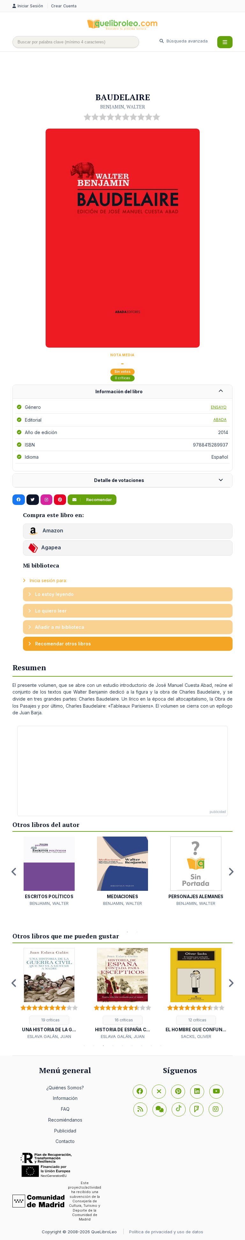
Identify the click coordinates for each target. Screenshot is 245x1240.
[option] (49, 871)
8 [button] (151, 1045)
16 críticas (123, 1020)
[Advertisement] (128, 72)
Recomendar (98, 499)
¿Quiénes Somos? (65, 1087)
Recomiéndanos (65, 1120)
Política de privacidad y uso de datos (166, 1231)
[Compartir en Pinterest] (60, 499)
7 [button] (141, 1045)
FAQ (65, 1109)
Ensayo (218, 407)
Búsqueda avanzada (186, 40)
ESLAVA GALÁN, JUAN (49, 1036)
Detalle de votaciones (119, 480)
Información (65, 1098)
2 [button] (118, 932)
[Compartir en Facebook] (18, 499)
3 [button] (127, 932)
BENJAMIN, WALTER (122, 106)
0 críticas (122, 378)
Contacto (65, 1141)
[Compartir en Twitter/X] (32, 499)
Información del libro (119, 391)
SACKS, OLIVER (196, 1036)
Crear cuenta (64, 6)
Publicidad (65, 1130)
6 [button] (132, 1045)
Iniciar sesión (31, 6)
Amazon (52, 531)
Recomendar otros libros (62, 643)
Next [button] (231, 871)
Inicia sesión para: (47, 580)
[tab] (122, 392)
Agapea (51, 548)
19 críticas (50, 1020)
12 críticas (196, 1020)
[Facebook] (140, 1092)
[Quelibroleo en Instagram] (46, 499)
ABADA (219, 419)
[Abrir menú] (225, 42)
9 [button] (161, 1045)
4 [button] (137, 932)
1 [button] (108, 932)
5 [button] (122, 1045)
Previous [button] (14, 871)
